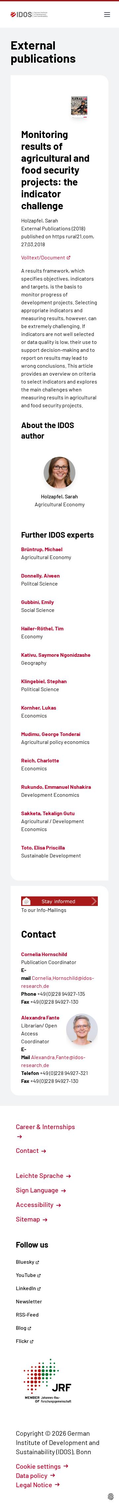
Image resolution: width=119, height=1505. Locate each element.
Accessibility (35, 1204)
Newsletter (29, 1301)
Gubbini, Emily (37, 602)
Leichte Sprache (40, 1175)
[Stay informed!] (59, 901)
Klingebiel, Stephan (44, 681)
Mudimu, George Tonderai (50, 734)
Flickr (23, 1341)
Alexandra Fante (40, 1017)
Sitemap (28, 1219)
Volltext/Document (43, 257)
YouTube (26, 1275)
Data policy (32, 1475)
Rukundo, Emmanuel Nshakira (56, 787)
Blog (21, 1327)
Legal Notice (34, 1484)
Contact (28, 1150)
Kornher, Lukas (38, 707)
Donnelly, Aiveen (40, 575)
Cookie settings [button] (38, 1466)
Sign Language (38, 1190)
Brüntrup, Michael (41, 549)
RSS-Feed (27, 1314)
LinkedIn (26, 1288)
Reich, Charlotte (40, 760)
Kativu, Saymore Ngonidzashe (56, 655)
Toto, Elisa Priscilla (43, 847)
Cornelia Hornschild (44, 954)
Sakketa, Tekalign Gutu (48, 813)
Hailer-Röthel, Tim (42, 628)
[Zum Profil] (82, 1029)
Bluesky (25, 1261)
